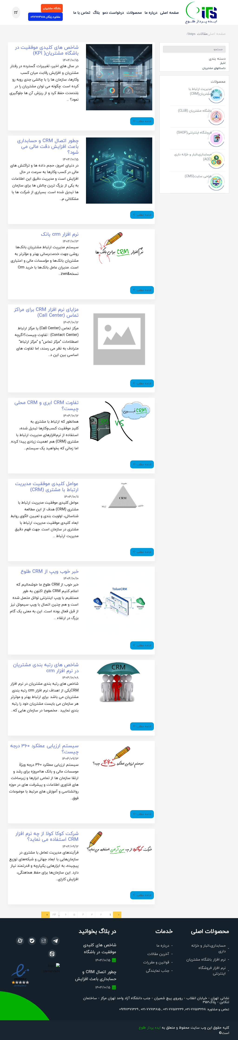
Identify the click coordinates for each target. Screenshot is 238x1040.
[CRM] (55, 941)
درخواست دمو (113, 12)
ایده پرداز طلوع (150, 1027)
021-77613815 (150, 1009)
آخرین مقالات (158, 954)
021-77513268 (195, 1009)
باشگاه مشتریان (51, 8)
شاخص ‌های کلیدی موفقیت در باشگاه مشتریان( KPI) (99, 951)
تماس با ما (81, 12)
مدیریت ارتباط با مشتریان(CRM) (200, 91)
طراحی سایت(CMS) (198, 176)
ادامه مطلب (143, 121)
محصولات (134, 12)
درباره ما (151, 12)
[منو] (201, 12)
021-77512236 (173, 1009)
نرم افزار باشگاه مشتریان (206, 959)
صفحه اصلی (169, 12)
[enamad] (20, 975)
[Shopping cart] (16, 12)
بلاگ (96, 12)
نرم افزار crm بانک (60, 234)
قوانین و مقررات (156, 962)
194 (54, 914)
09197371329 (128, 1009)
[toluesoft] (44, 941)
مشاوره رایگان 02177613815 (45, 16)
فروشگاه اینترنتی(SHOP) (194, 132)
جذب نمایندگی (157, 970)
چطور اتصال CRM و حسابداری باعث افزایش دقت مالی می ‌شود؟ (48, 146)
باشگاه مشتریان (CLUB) (195, 110)
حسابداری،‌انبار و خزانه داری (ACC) (193, 156)
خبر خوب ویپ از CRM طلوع (50, 571)
